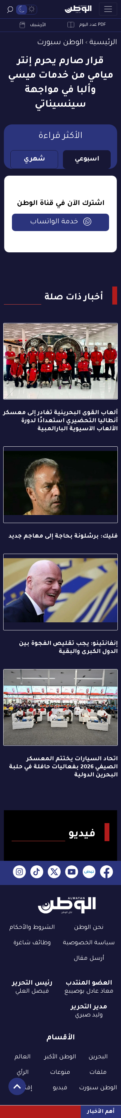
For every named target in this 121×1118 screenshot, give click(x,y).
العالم (23, 1057)
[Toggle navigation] (108, 9)
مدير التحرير (89, 1007)
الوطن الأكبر (60, 1057)
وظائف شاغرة (32, 943)
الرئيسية (103, 43)
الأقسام (60, 1038)
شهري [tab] (34, 159)
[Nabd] (89, 873)
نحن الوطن (89, 928)
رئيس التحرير (32, 983)
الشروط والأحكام (32, 928)
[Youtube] (71, 873)
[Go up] (14, 1090)
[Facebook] (106, 873)
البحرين (98, 1057)
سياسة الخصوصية (89, 943)
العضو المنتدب (89, 983)
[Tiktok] (36, 873)
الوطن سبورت (60, 43)
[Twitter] (54, 873)
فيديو (60, 1088)
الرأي (22, 1073)
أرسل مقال (89, 959)
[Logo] (78, 9)
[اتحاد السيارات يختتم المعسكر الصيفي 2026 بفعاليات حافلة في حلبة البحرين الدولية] (60, 707)
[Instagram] (19, 873)
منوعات (60, 1073)
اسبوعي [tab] (87, 159)
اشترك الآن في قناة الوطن (61, 204)
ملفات (98, 1073)
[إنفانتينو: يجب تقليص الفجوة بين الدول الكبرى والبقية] (60, 592)
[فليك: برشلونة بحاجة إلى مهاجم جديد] (60, 484)
